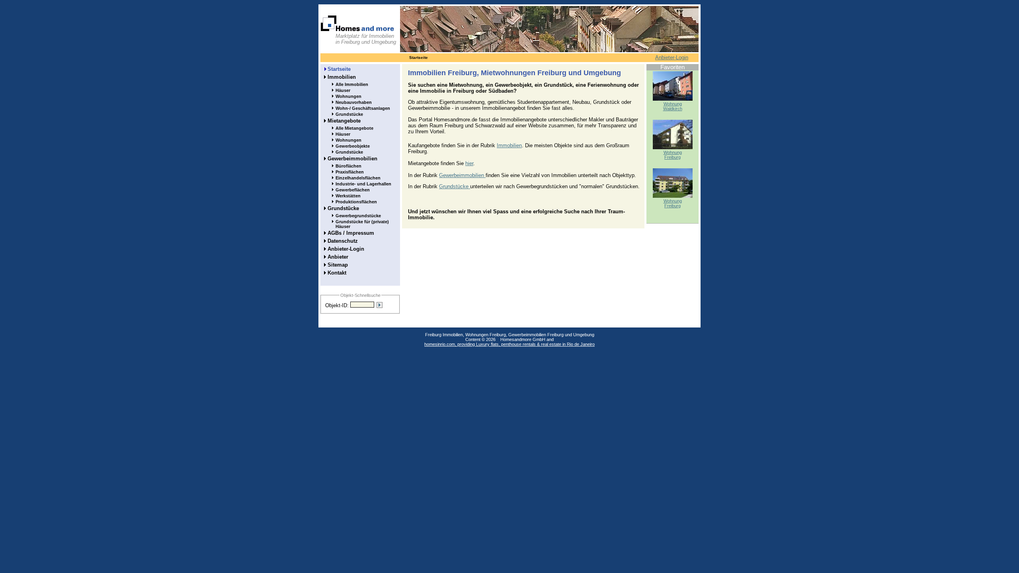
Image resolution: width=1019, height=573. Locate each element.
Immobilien (342, 77)
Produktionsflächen (356, 201)
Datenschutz (343, 241)
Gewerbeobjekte (353, 146)
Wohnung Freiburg (673, 155)
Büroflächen (348, 166)
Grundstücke (349, 114)
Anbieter (338, 257)
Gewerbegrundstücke (358, 215)
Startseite (339, 69)
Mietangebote (344, 121)
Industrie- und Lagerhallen (363, 183)
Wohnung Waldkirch (672, 106)
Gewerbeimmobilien (352, 159)
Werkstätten (348, 195)
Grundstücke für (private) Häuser (362, 224)
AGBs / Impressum (351, 233)
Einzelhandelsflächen (358, 177)
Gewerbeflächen (353, 189)
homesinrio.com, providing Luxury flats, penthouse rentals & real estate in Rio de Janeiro (509, 344)
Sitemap (338, 265)
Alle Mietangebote (354, 128)
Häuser (343, 90)
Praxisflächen (350, 172)
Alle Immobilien (352, 84)
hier (469, 163)
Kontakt (337, 273)
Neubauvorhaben (354, 102)
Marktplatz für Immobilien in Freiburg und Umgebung (366, 39)
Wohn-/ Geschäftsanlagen (363, 108)
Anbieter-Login (671, 57)
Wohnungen (348, 96)
